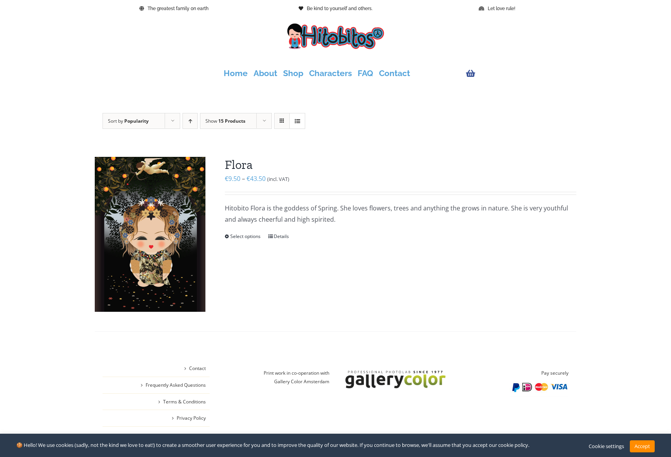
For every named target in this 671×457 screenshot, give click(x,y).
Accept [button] (642, 446)
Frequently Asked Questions (176, 385)
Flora (238, 164)
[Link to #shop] (515, 74)
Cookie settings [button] (606, 446)
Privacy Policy (191, 418)
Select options (245, 236)
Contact (197, 368)
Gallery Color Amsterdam (301, 381)
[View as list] (297, 121)
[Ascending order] (190, 121)
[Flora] (150, 234)
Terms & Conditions (184, 401)
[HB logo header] (335, 26)
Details (281, 236)
